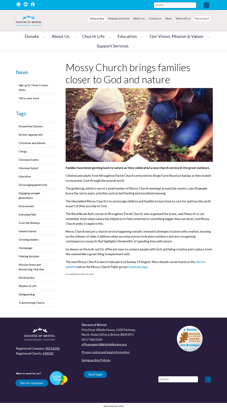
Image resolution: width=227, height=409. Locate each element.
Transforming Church (32, 302)
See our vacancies (31, 383)
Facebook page (138, 267)
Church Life (93, 36)
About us (60, 36)
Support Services (113, 45)
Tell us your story (29, 98)
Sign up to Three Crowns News (33, 87)
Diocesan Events (29, 159)
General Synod (27, 231)
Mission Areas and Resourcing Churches (31, 267)
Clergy (23, 151)
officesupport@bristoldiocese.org (104, 344)
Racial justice (27, 277)
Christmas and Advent (32, 143)
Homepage (25, 247)
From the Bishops (29, 222)
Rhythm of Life (27, 286)
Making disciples (29, 256)
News (22, 72)
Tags (21, 113)
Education (127, 36)
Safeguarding (27, 294)
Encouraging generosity (33, 184)
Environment (26, 206)
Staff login (95, 374)
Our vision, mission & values (176, 36)
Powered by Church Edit (114, 406)
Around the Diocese (31, 126)
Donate (32, 36)
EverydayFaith (27, 214)
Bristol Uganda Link (31, 134)
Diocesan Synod (28, 168)
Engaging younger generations (29, 195)
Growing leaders (29, 239)
